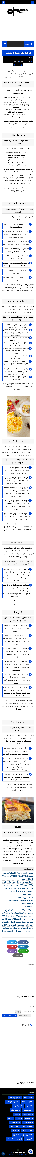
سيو (9, 1118)
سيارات (18, 1118)
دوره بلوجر (28, 1118)
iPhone (10, 1139)
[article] (18, 977)
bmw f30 (29, 907)
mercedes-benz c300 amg (21, 891)
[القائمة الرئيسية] (4, 44)
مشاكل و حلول (27, 1135)
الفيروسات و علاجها (11, 1102)
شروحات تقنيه (27, 1122)
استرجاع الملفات (14, 1097)
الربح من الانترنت (26, 1102)
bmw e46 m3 (27, 903)
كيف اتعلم (14, 1126)
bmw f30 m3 (27, 879)
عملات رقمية (14, 1122)
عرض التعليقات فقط (24, 1015)
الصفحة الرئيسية (26, 61)
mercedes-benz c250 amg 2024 (19, 888)
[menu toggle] (32, 2)
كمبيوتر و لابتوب (26, 1126)
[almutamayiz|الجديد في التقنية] (18, 11)
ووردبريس (28, 1139)
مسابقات (14, 1130)
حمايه (16, 1114)
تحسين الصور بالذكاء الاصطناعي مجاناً (18, 873)
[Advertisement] (18, 1061)
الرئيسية (27, 44)
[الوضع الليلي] (30, 1151)
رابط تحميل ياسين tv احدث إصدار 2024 (17, 916)
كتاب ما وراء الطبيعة (25, 897)
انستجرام (28, 1106)
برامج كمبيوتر (27, 1110)
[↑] (18, 1150)
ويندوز (18, 1139)
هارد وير (15, 1135)
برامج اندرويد (17, 1106)
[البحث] (3, 2)
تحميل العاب (14, 1110)
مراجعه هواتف (26, 1130)
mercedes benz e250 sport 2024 (18, 885)
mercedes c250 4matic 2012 (20, 900)
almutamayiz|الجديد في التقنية (18, 1154)
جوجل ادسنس (27, 1114)
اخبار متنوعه (16, 61)
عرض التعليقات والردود (8, 1015)
